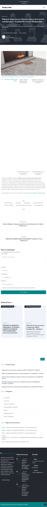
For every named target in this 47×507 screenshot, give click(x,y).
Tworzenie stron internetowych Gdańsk (18, 504)
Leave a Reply (4, 253)
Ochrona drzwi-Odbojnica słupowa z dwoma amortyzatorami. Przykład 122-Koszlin (22, 377)
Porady (5, 410)
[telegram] (26, 211)
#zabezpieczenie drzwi (38, 205)
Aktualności (7, 397)
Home (3, 25)
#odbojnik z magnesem (8, 205)
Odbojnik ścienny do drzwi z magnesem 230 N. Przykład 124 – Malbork (35, 327)
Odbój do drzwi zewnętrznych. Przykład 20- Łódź (17, 441)
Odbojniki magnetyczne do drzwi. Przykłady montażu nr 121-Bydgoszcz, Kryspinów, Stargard (21, 382)
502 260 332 (24, 3)
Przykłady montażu (8, 413)
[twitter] (21, 211)
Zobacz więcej (5, 480)
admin (3, 433)
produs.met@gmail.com (24, 1)
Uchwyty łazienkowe (9, 416)
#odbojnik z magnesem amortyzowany (23, 205)
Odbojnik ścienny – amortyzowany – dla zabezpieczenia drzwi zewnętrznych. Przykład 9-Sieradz (23, 438)
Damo (3, 441)
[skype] (29, 211)
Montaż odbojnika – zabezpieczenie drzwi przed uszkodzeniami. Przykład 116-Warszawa (23, 225)
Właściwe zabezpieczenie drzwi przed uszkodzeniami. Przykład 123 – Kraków (22, 373)
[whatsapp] (23, 211)
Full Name (3, 267)
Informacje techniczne (8, 306)
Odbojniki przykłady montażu (13, 25)
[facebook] (18, 211)
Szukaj (42, 359)
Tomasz (4, 435)
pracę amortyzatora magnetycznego (36, 193)
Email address (4, 274)
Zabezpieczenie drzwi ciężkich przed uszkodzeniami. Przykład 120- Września (22, 386)
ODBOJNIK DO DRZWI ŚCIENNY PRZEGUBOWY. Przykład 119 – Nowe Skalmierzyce (24, 239)
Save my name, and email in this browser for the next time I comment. (19, 287)
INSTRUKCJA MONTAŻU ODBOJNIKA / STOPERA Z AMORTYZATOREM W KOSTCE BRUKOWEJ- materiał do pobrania (11, 329)
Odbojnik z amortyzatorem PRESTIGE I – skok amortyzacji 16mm (21, 427)
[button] (21, 347)
